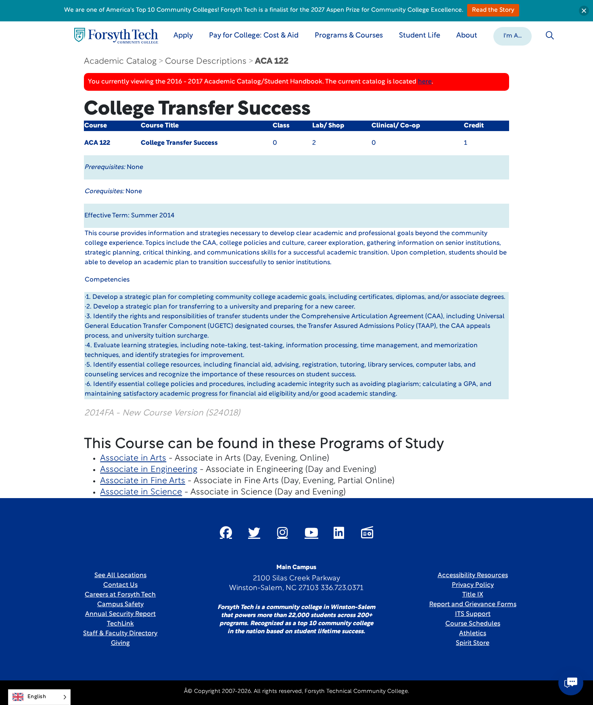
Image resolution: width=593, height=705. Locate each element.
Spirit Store (472, 643)
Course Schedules (472, 624)
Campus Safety (120, 604)
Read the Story (493, 10)
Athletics (472, 633)
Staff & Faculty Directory (120, 633)
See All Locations (120, 575)
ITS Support (473, 614)
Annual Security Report (120, 614)
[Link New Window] (226, 532)
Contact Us (120, 585)
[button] (512, 35)
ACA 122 (271, 61)
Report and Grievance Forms (472, 604)
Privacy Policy (473, 585)
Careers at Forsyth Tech (120, 595)
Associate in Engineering (148, 469)
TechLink (120, 624)
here (425, 82)
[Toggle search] (550, 35)
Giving (120, 643)
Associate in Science (141, 492)
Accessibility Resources (473, 575)
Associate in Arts (133, 458)
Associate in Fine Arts (142, 481)
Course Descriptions (205, 61)
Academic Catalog (120, 61)
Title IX (472, 595)
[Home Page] (116, 35)
